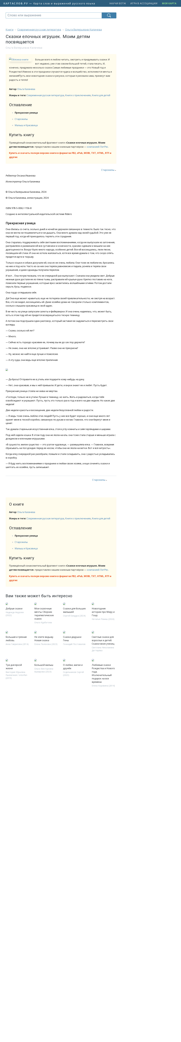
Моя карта (169, 3)
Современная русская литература (45, 95)
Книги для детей (101, 95)
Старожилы (21, 119)
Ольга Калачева (26, 89)
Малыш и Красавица (26, 125)
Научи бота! (117, 3)
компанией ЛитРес (97, 146)
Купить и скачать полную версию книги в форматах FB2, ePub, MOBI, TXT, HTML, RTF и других (60, 155)
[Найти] (109, 15)
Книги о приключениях (78, 95)
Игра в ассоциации (144, 3)
